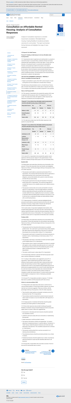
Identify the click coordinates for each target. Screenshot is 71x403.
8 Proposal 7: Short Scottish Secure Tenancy (12, 85)
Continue (24, 382)
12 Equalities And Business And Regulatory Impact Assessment (12, 101)
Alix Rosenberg (27, 362)
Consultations (36, 17)
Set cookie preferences (33, 10)
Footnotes (9, 116)
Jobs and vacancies (33, 392)
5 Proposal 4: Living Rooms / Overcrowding (12, 72)
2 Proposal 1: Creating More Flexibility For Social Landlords (12, 60)
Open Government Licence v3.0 (24, 397)
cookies (11, 2)
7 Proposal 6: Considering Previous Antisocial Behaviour (12, 80)
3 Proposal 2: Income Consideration (11, 65)
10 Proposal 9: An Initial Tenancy (11, 92)
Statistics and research (28, 17)
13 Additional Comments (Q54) (11, 106)
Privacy (39, 392)
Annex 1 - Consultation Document (11, 114)
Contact (17, 392)
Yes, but (25, 378)
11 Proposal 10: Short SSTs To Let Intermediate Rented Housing (12, 96)
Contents (8, 52)
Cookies (21, 392)
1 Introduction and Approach (10, 56)
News (15, 17)
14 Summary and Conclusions (10, 110)
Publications (20, 17)
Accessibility (8, 392)
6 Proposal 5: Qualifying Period (11, 76)
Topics (11, 17)
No (24, 375)
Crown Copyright (26, 392)
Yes (24, 372)
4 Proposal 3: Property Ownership (11, 68)
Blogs (42, 17)
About (7, 17)
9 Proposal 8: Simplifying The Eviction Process (11, 88)
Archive (13, 392)
